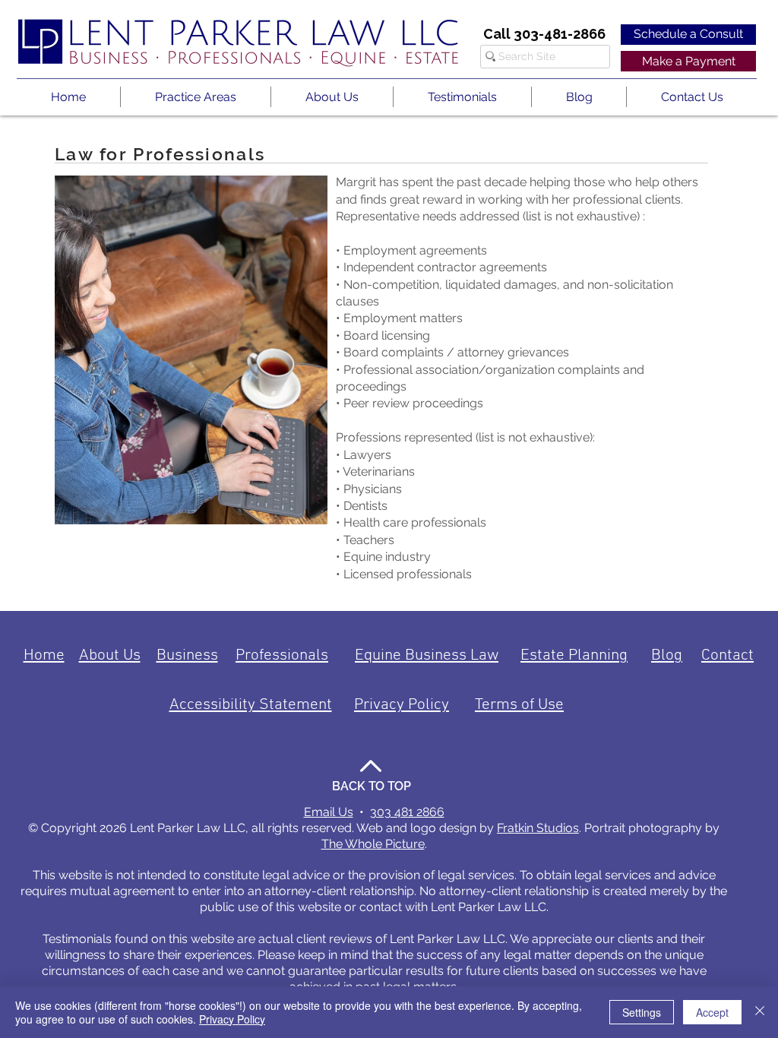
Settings (641, 1012)
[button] (195, 97)
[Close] (760, 1012)
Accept (712, 1012)
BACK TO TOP (371, 786)
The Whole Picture (373, 844)
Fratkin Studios (538, 828)
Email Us (328, 812)
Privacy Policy (232, 1019)
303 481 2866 (407, 812)
